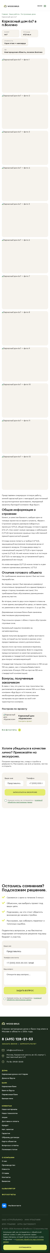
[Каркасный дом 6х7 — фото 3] (25, 148)
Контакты (6, 1177)
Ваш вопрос (8, 969)
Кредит (5, 1125)
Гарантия (6, 1133)
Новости (6, 1169)
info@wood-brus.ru (15, 1050)
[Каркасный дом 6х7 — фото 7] (25, 292)
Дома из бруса (8, 1078)
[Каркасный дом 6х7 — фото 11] (25, 436)
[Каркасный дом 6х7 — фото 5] (25, 220)
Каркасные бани (9, 1086)
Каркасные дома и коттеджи (15, 1074)
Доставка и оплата (10, 1121)
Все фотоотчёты (9, 730)
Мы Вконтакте (14, 1206)
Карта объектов (9, 1141)
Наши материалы (9, 1109)
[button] (41, 6)
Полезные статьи (9, 1149)
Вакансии (6, 1181)
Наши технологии (10, 1113)
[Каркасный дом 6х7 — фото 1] (25, 76)
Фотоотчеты (9, 1195)
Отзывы (5, 1173)
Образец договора (10, 1137)
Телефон (30, 778)
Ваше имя (9, 778)
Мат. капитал (7, 1129)
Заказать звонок (9, 1044)
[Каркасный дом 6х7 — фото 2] (25, 112)
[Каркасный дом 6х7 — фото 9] (25, 364)
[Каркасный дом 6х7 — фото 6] (25, 256)
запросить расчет (28, 1044)
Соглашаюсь (25, 1247)
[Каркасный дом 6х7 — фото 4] (25, 184)
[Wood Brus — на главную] (11, 6)
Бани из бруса (8, 1090)
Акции (4, 1117)
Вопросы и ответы (10, 1145)
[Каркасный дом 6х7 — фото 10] (25, 400)
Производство (8, 1165)
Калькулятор (8, 1189)
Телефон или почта (11, 958)
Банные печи (7, 1098)
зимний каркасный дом (12, 498)
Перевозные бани (10, 1094)
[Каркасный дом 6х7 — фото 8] (25, 328)
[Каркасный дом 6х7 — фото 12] (25, 473)
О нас (4, 1161)
